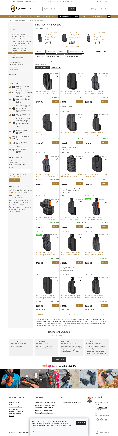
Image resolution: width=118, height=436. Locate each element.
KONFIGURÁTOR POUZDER (19, 64)
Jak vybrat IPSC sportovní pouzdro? (45, 402)
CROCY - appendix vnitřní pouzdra (22, 43)
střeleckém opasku (63, 320)
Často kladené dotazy (15, 407)
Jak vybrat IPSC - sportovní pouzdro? (60, 325)
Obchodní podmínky (15, 414)
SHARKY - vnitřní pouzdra (19, 46)
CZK (98, 1)
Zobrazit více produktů (71, 46)
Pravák (38, 111)
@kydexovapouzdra (66, 365)
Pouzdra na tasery (17, 57)
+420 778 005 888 (102, 408)
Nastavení (37, 432)
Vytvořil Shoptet (104, 432)
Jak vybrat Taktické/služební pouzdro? (46, 405)
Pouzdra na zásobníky (16, 60)
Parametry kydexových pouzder (44, 413)
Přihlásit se (14, 180)
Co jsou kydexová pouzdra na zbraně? (72, 402)
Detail (55, 101)
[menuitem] (16, 17)
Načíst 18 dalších (72, 314)
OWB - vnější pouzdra (18, 34)
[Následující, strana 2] (103, 314)
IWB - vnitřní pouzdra (18, 36)
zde (33, 427)
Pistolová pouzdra (15, 32)
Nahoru (40, 314)
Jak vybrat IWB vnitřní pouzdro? (44, 407)
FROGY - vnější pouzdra (19, 48)
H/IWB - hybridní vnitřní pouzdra (21, 41)
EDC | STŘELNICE (15, 67)
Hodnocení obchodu (28, 1)
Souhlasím (81, 423)
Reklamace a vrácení (15, 409)
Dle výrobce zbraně (15, 62)
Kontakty (11, 416)
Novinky (12, 29)
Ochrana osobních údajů (16, 411)
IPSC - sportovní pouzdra (19, 53)
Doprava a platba (15, 1)
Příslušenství (14, 69)
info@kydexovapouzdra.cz (103, 415)
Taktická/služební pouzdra (19, 50)
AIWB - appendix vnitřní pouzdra (21, 39)
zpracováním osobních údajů (19, 175)
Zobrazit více (59, 359)
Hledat (72, 9)
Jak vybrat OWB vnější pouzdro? (44, 410)
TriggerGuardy (16, 55)
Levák (43, 111)
